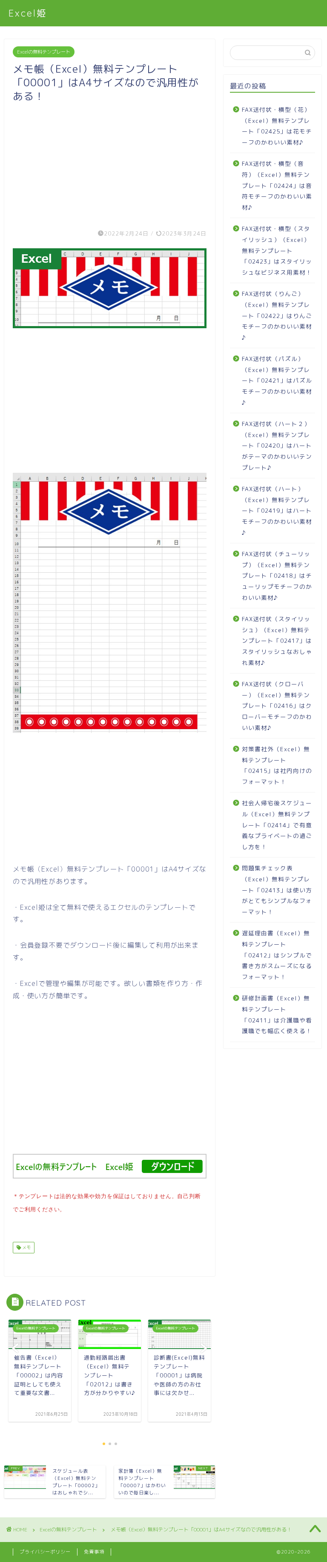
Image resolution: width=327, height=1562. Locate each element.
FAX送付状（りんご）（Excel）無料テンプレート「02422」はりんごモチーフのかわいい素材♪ (277, 315)
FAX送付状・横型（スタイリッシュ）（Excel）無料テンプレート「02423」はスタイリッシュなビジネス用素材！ (277, 250)
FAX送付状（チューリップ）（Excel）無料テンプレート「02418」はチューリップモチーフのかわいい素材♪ (277, 575)
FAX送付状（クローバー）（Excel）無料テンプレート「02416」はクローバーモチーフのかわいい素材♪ (277, 705)
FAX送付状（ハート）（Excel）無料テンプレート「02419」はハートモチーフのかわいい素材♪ (277, 510)
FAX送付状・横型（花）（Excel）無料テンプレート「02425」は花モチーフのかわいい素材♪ (277, 125)
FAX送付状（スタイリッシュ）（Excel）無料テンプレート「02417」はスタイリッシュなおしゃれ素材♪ (277, 640)
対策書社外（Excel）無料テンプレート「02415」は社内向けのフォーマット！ (277, 765)
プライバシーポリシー (45, 1551)
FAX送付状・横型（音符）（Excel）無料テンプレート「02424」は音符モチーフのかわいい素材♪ (277, 185)
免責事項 (94, 1551)
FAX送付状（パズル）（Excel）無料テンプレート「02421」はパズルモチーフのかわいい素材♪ (277, 380)
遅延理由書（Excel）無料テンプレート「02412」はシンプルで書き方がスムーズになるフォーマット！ (277, 954)
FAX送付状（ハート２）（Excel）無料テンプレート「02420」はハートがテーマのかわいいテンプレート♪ (277, 445)
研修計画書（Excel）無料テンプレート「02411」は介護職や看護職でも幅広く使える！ (277, 1014)
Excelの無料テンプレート (43, 51)
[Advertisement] (110, 162)
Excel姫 (28, 13)
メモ (26, 1247)
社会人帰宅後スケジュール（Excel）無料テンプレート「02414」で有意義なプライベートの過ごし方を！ (277, 824)
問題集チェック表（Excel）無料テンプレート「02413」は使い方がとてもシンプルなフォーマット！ (277, 889)
